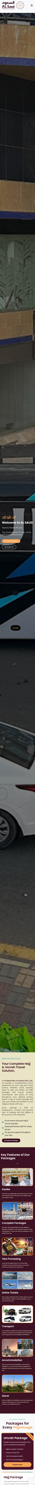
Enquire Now (17, 1465)
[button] (31, 5)
